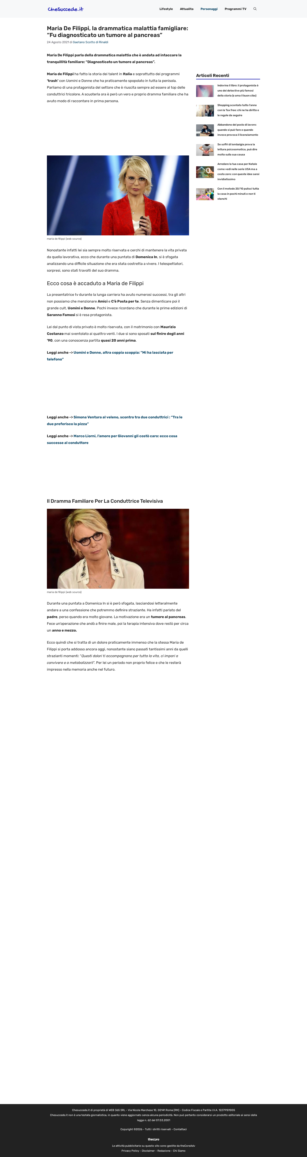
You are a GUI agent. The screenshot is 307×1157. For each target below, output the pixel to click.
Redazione (163, 1150)
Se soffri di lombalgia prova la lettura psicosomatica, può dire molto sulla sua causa (237, 149)
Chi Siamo (179, 1150)
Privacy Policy (130, 1150)
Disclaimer (148, 1150)
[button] (255, 9)
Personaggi (209, 9)
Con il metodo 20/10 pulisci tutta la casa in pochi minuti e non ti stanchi (238, 193)
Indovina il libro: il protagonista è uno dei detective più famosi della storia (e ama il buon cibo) (237, 90)
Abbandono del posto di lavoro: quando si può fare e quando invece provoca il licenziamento (237, 129)
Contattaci (180, 1129)
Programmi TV (235, 9)
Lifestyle (166, 9)
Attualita (186, 9)
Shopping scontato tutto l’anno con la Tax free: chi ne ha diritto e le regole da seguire (238, 110)
